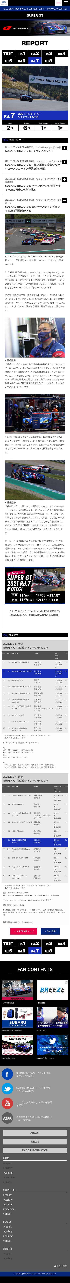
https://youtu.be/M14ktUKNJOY (44, 611)
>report (7, 1195)
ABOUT (35, 1132)
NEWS (35, 1141)
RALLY (7, 1221)
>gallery (8, 1199)
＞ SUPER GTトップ (24, 931)
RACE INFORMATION (35, 1150)
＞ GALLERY (50, 931)
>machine (9, 1209)
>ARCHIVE (60, 1266)
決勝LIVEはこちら (18, 615)
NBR (6, 1158)
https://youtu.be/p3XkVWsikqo (43, 615)
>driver (7, 1213)
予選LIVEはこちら (18, 611)
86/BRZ (7, 1248)
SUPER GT (10, 1190)
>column (8, 1172)
